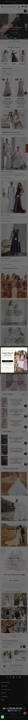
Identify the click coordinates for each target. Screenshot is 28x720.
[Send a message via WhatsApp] (2, 717)
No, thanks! (7, 367)
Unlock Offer (7, 361)
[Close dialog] (26, 348)
